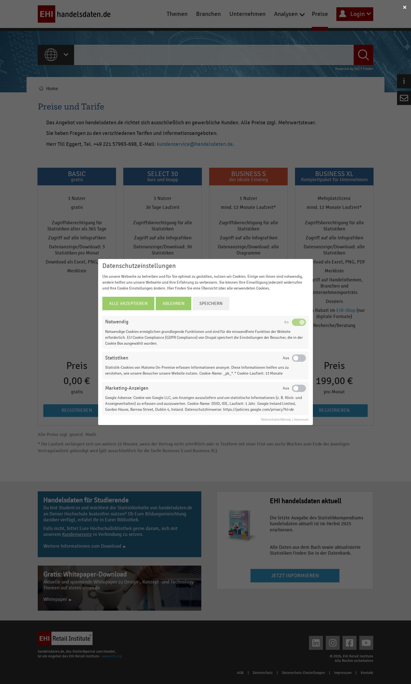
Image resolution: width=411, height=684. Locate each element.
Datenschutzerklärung (276, 419)
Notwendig (116, 322)
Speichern (211, 303)
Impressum (301, 419)
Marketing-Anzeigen (126, 388)
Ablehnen (173, 303)
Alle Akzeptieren (128, 303)
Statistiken (116, 358)
